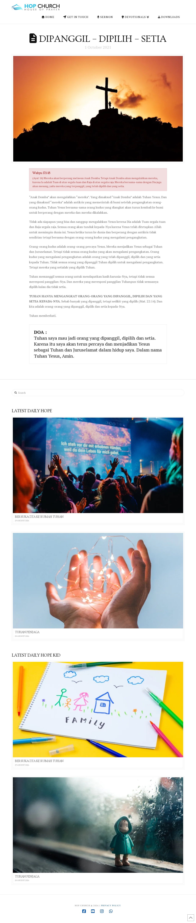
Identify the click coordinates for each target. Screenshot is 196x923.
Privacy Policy (111, 905)
